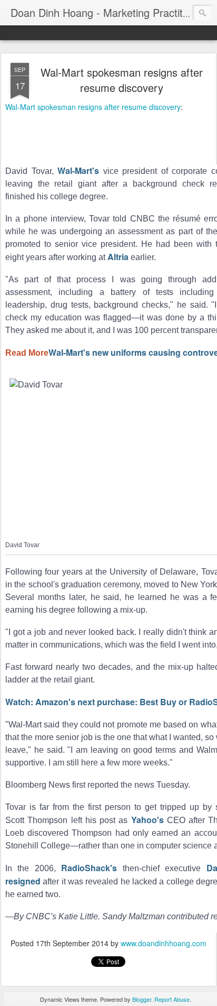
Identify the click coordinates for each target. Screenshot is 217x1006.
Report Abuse (172, 999)
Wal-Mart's (78, 170)
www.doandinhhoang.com (163, 943)
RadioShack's (89, 868)
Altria (118, 257)
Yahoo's (147, 820)
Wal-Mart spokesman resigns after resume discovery (122, 79)
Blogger (141, 999)
